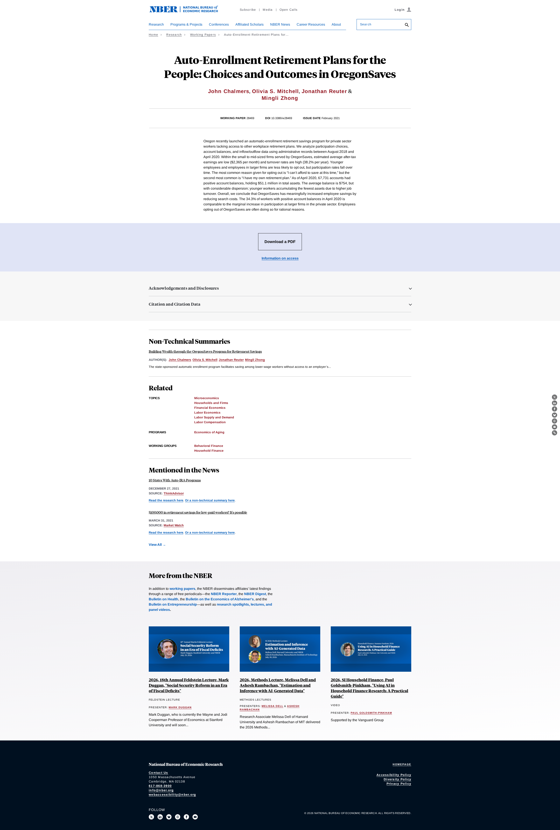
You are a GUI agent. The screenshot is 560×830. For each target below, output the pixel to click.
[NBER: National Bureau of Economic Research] (187, 11)
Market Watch (174, 525)
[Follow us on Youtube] (195, 816)
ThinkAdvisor (174, 493)
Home (153, 34)
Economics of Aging (209, 432)
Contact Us (158, 772)
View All (155, 544)
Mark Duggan (180, 707)
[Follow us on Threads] (177, 816)
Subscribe (248, 9)
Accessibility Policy (393, 775)
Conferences (219, 24)
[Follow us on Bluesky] (169, 816)
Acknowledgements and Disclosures (184, 288)
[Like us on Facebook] (186, 816)
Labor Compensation (210, 422)
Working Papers (203, 34)
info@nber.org (161, 790)
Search (365, 24)
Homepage (402, 764)
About (336, 24)
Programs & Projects (186, 24)
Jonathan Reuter (324, 91)
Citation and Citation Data (174, 304)
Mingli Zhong (280, 98)
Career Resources (311, 24)
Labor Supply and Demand (214, 417)
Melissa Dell (272, 706)
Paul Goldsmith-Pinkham (371, 712)
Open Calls (289, 9)
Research (156, 24)
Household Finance (209, 450)
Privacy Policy (399, 783)
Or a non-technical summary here (210, 500)
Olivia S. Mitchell (275, 91)
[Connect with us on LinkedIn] (160, 816)
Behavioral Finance (208, 446)
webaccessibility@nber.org (172, 794)
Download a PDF (280, 242)
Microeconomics (206, 398)
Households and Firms (211, 403)
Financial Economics (210, 407)
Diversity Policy (397, 779)
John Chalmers (228, 91)
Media (268, 9)
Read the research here (166, 500)
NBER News (280, 24)
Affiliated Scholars (249, 24)
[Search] (407, 25)
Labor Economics (207, 412)
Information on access (280, 258)
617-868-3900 (160, 786)
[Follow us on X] (151, 816)
